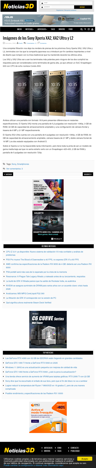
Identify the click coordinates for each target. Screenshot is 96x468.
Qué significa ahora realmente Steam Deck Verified (28, 302)
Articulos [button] (42, 29)
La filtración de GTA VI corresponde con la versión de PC (31, 297)
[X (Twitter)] (85, 29)
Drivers (62, 29)
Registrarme (59, 10)
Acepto (85, 458)
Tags (53, 29)
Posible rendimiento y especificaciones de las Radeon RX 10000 (34, 393)
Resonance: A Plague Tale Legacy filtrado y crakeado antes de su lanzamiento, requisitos (45, 276)
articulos (48, 447)
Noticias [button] (29, 29)
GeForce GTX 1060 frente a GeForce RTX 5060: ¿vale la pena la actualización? (40, 371)
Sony (14, 164)
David (20, 43)
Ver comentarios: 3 (14, 168)
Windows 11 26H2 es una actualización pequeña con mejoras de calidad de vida (41, 367)
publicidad (75, 450)
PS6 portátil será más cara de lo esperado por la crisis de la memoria (36, 271)
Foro (71, 29)
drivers (47, 450)
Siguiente (87, 174)
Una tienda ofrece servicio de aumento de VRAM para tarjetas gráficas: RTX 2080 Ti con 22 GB (47, 376)
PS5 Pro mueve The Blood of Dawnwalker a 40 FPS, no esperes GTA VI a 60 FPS (42, 259)
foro (59, 447)
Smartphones (23, 164)
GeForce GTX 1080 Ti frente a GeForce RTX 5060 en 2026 (31, 362)
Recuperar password (70, 10)
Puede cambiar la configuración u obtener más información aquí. (34, 465)
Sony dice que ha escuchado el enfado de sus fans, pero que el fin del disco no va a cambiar (46, 380)
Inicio (20, 29)
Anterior (9, 174)
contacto (75, 447)
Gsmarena (43, 43)
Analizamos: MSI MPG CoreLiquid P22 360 (25, 293)
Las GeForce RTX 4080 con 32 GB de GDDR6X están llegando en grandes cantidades (43, 358)
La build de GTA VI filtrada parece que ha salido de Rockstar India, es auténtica (41, 281)
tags (59, 450)
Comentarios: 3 (31, 43)
